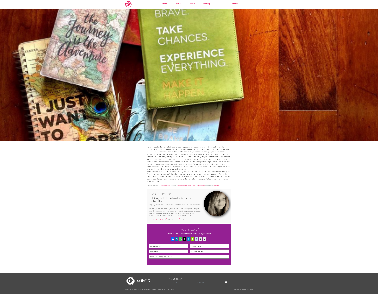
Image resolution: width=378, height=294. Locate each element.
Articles (178, 4)
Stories (164, 4)
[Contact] (138, 280)
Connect (235, 4)
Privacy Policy (170, 289)
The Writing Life (165, 185)
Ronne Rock (201, 185)
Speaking (206, 4)
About (221, 4)
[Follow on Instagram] (146, 280)
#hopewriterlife (180, 185)
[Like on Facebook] (142, 280)
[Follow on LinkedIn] (149, 280)
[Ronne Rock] (130, 4)
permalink (216, 185)
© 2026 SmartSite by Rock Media (243, 289)
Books (192, 4)
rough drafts (188, 185)
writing (194, 185)
